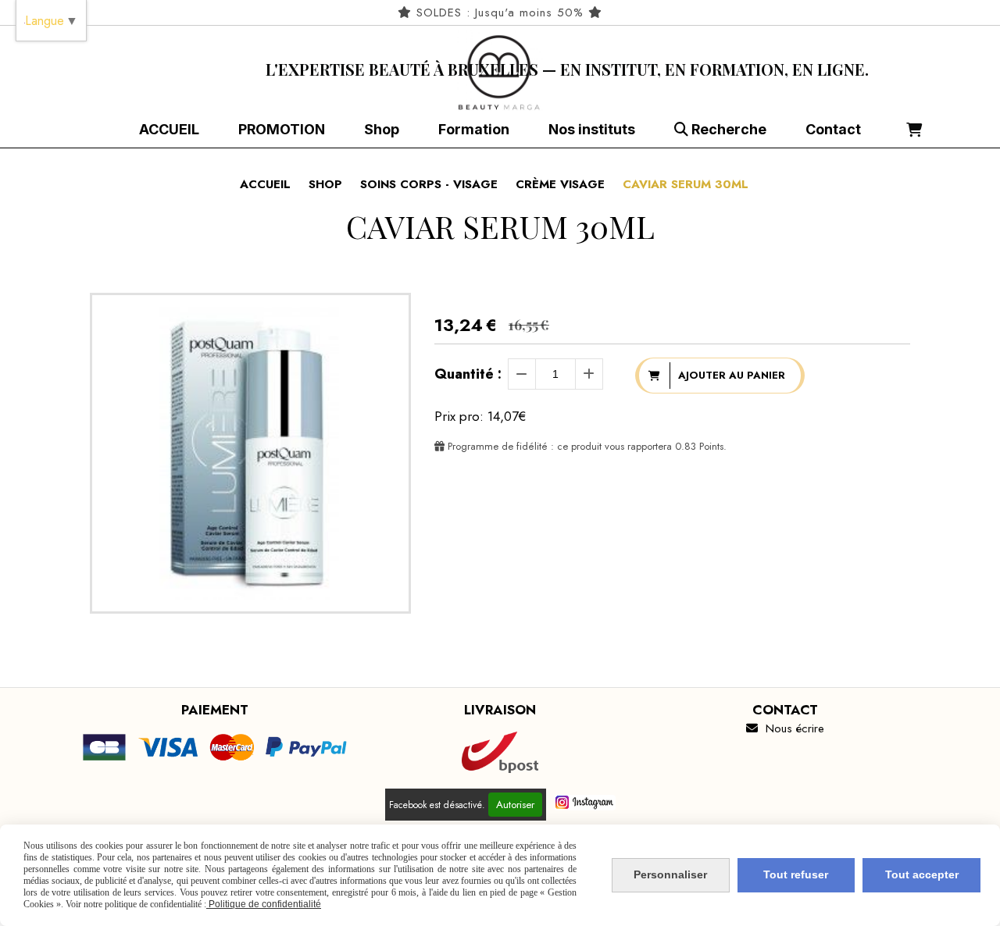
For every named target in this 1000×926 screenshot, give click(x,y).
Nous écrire (785, 728)
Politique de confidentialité (263, 904)
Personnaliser (670, 874)
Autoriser (515, 804)
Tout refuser (795, 874)
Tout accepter (922, 874)
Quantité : (468, 374)
